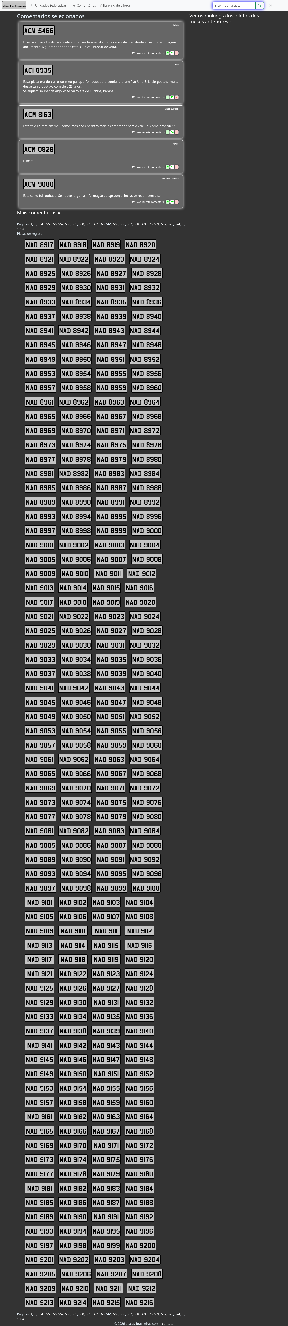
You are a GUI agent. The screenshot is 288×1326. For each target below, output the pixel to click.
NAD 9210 (75, 1288)
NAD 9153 (39, 1088)
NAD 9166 (73, 1131)
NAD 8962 (74, 402)
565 (115, 224)
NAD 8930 (76, 287)
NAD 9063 (109, 759)
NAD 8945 (40, 345)
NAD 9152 (139, 1073)
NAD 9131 (106, 1002)
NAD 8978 (76, 459)
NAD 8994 (76, 516)
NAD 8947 (111, 345)
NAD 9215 (106, 1302)
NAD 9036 (147, 659)
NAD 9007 (111, 559)
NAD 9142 (73, 1045)
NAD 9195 (106, 1231)
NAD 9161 (39, 1116)
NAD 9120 (139, 959)
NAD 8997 (40, 530)
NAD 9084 (145, 830)
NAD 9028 (147, 630)
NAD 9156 (139, 1088)
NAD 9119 (106, 959)
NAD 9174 (73, 1159)
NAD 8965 (40, 416)
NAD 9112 (139, 931)
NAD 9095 (111, 873)
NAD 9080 (147, 816)
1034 (20, 229)
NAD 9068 (147, 773)
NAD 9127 (106, 988)
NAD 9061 (39, 759)
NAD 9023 (109, 616)
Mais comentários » (38, 212)
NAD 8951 (110, 359)
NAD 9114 (73, 945)
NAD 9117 (39, 959)
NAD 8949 (40, 359)
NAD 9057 (40, 745)
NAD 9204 (145, 1259)
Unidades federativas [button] (50, 5)
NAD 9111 (106, 931)
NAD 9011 (108, 573)
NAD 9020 (140, 602)
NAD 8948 (147, 345)
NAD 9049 (40, 716)
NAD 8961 (39, 402)
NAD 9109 (39, 931)
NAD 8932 (145, 287)
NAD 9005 (40, 559)
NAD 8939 (111, 316)
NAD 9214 (73, 1302)
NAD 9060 (147, 745)
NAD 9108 (139, 916)
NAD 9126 (73, 988)
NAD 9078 (76, 816)
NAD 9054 (76, 730)
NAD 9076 (147, 802)
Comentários (86, 5)
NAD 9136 (139, 1016)
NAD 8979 (111, 459)
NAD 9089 (40, 859)
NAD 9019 (106, 602)
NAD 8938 (76, 316)
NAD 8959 (111, 387)
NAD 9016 (139, 588)
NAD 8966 (76, 416)
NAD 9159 (106, 1102)
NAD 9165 (39, 1131)
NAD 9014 (73, 588)
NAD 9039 (111, 673)
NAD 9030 (76, 645)
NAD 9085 (40, 845)
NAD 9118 (73, 959)
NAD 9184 (139, 1188)
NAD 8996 (147, 516)
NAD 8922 (74, 259)
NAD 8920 (140, 244)
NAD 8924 (145, 259)
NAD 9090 (76, 859)
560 (81, 224)
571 (156, 224)
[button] (271, 5)
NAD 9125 (39, 988)
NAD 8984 (145, 473)
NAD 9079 (111, 816)
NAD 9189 (39, 1216)
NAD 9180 (139, 1174)
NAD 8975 (111, 445)
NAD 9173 (39, 1159)
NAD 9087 (111, 845)
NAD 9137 (39, 1031)
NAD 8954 (76, 373)
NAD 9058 (76, 745)
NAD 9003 (109, 545)
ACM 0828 (39, 149)
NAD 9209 (40, 1288)
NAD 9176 (139, 1159)
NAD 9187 (106, 1202)
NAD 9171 (106, 1145)
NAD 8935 (111, 302)
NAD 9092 (145, 859)
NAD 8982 (74, 473)
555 (47, 224)
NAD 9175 (106, 1159)
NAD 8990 (76, 502)
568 (136, 224)
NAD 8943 (109, 330)
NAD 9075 (111, 802)
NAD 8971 (110, 430)
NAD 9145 (39, 1059)
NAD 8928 (147, 273)
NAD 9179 (106, 1174)
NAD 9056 (147, 730)
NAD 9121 (39, 973)
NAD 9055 (111, 730)
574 (177, 224)
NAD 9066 (76, 773)
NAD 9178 (73, 1174)
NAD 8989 (40, 502)
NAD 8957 (40, 387)
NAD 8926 (76, 273)
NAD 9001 (39, 545)
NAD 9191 (106, 1216)
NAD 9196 (139, 1231)
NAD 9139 (106, 1031)
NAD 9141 (39, 1045)
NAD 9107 (106, 916)
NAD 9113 (39, 945)
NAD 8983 (109, 473)
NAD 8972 (145, 430)
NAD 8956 (147, 373)
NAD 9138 (73, 1031)
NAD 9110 (73, 931)
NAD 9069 (40, 788)
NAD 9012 (141, 573)
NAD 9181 (39, 1188)
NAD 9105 (39, 916)
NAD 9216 (139, 1302)
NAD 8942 (74, 330)
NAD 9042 (74, 688)
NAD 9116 (139, 945)
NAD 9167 (106, 1131)
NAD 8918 (73, 244)
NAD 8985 (40, 487)
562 (95, 224)
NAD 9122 (73, 973)
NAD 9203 (109, 1259)
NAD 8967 (111, 416)
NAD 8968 (147, 416)
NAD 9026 (76, 630)
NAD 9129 (39, 1002)
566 (122, 224)
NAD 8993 (40, 516)
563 (102, 224)
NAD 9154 (73, 1088)
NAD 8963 (109, 402)
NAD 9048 (147, 702)
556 (54, 224)
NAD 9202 (74, 1259)
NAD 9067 (111, 773)
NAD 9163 (106, 1116)
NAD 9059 (111, 745)
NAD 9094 (76, 873)
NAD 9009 (40, 573)
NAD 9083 (109, 830)
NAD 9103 (106, 902)
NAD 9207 (111, 1274)
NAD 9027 (111, 630)
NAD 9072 (145, 788)
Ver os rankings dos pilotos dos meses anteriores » (224, 18)
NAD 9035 (111, 659)
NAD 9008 (147, 559)
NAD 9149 (39, 1073)
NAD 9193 (39, 1231)
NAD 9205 (40, 1274)
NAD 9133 (39, 1016)
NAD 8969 (40, 430)
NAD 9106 (73, 916)
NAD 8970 (76, 430)
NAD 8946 (76, 345)
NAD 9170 (73, 1145)
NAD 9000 (147, 530)
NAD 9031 (110, 645)
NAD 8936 (147, 302)
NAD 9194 (73, 1231)
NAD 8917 (39, 244)
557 (60, 224)
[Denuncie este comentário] (133, 53)
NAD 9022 (74, 616)
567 (129, 224)
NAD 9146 (73, 1059)
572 (163, 224)
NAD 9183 (106, 1188)
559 (74, 224)
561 (88, 224)
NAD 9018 (73, 602)
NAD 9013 (39, 588)
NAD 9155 (106, 1088)
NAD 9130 (73, 1002)
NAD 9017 (39, 602)
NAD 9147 (106, 1059)
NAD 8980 (147, 459)
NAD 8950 (76, 359)
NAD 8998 (76, 530)
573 (170, 224)
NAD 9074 (76, 802)
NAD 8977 (40, 459)
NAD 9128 (139, 988)
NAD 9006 (76, 559)
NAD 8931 (110, 287)
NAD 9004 (145, 545)
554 (40, 224)
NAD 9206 (76, 1274)
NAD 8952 (145, 359)
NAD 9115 (106, 945)
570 (150, 224)
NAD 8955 (111, 373)
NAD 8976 (147, 445)
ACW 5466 (39, 30)
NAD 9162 (73, 1116)
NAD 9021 (39, 616)
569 (143, 224)
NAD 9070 (76, 788)
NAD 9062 (74, 759)
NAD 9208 (147, 1274)
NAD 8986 (76, 487)
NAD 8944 (145, 330)
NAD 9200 (140, 1245)
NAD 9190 (73, 1216)
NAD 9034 (76, 659)
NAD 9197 (39, 1245)
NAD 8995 (111, 516)
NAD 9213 (39, 1302)
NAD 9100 (146, 888)
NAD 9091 (110, 859)
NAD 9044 (145, 688)
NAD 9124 (139, 973)
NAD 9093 (40, 873)
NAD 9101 (39, 902)
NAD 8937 (40, 316)
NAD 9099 (111, 888)
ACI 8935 (38, 70)
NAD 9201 (39, 1259)
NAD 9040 (147, 673)
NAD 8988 (147, 487)
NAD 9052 (145, 716)
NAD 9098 (76, 888)
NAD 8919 (106, 244)
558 (67, 224)
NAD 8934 (76, 302)
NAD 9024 (145, 616)
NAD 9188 (139, 1202)
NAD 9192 (139, 1216)
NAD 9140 (139, 1031)
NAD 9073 (40, 802)
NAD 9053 (40, 730)
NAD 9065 (40, 773)
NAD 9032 (145, 645)
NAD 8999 (111, 530)
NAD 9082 (74, 830)
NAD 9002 (74, 545)
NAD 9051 (110, 716)
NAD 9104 (139, 902)
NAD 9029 (40, 645)
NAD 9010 (75, 573)
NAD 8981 (39, 473)
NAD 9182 (73, 1188)
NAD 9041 (39, 688)
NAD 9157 (39, 1102)
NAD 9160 (139, 1102)
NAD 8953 (40, 373)
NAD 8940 (147, 316)
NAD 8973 (40, 445)
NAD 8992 (145, 502)
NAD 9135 (106, 1016)
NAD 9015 (106, 588)
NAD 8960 (147, 387)
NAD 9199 (106, 1245)
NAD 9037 (40, 673)
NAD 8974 (76, 445)
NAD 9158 (73, 1102)
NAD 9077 (40, 816)
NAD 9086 (76, 845)
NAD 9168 (139, 1131)
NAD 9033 (40, 659)
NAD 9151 (106, 1073)
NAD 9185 (39, 1202)
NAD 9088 (147, 845)
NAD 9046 (76, 702)
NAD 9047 (111, 702)
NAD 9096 (147, 873)
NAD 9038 (76, 673)
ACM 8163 (38, 114)
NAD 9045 (40, 702)
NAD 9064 (145, 759)
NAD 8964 (145, 402)
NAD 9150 (73, 1073)
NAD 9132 (139, 1002)
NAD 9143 (106, 1045)
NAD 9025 (40, 630)
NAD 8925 (40, 273)
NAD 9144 (139, 1045)
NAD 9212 (141, 1288)
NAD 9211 (108, 1288)
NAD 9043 (109, 688)
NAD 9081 (39, 830)
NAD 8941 (39, 330)
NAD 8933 (40, 302)
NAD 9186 (73, 1202)
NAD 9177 (39, 1174)
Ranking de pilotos (116, 5)
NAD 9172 (139, 1145)
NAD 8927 (111, 273)
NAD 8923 (109, 259)
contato (168, 1323)
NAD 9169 (39, 1145)
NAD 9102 (73, 902)
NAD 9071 (110, 788)
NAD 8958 (76, 387)
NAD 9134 (73, 1016)
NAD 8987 (111, 487)
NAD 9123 (106, 973)
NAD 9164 (139, 1116)
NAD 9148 (139, 1059)
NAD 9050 (76, 716)
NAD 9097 (40, 888)
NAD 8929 (40, 287)
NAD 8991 (110, 502)
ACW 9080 (39, 184)
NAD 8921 (39, 259)
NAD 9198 (73, 1245)
